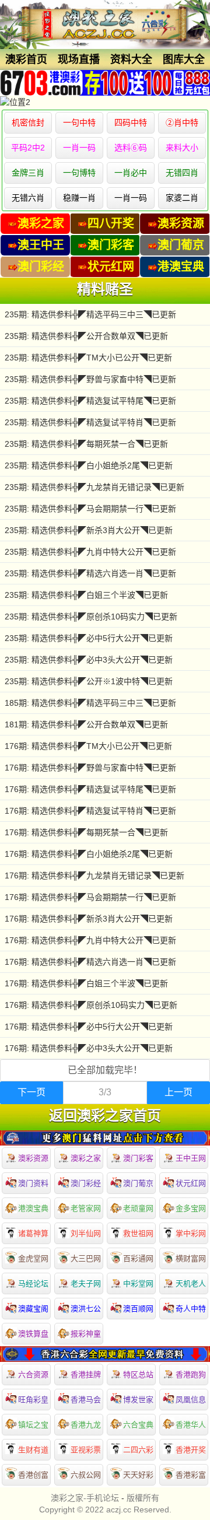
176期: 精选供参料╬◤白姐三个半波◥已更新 (86, 983)
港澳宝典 (33, 1208)
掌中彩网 (191, 1233)
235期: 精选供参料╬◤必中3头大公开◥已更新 (89, 659)
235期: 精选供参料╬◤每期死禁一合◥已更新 (86, 444)
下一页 (32, 1092)
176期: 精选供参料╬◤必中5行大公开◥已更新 (89, 1026)
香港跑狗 (191, 1374)
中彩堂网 (138, 1283)
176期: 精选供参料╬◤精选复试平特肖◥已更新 (90, 810)
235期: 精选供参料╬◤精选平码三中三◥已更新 (90, 314)
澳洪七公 (86, 1308)
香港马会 (86, 1399)
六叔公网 (86, 1474)
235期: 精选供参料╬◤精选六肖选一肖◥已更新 (90, 573)
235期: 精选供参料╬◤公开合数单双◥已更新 (86, 336)
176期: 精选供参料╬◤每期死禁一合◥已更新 (86, 832)
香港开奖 (191, 1449)
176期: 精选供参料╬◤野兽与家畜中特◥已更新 (90, 767)
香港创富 (33, 1474)
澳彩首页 (26, 59)
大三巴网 (86, 1258)
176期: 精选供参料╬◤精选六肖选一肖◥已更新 (90, 961)
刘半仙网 (86, 1233)
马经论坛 (33, 1283)
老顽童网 (138, 1208)
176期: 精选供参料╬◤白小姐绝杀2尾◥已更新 (89, 854)
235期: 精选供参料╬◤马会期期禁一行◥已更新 (90, 508)
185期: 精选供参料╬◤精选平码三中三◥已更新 (90, 703)
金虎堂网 (33, 1258)
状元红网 (191, 1183)
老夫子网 (86, 1283)
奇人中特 (191, 1308)
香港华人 (191, 1424)
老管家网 (86, 1208)
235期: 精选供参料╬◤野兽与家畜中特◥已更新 (90, 379)
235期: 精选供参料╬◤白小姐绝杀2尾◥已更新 (89, 465)
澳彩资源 (33, 1158)
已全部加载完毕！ (105, 1070)
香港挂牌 (86, 1374)
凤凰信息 (191, 1399)
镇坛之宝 (33, 1424)
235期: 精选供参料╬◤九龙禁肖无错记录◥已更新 (94, 487)
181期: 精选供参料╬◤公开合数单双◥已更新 (86, 724)
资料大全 (131, 59)
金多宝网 (191, 1208)
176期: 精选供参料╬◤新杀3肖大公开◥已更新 (89, 918)
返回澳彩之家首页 (105, 1115)
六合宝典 (138, 1424)
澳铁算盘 (33, 1333)
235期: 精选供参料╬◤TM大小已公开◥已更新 (88, 357)
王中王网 (191, 1158)
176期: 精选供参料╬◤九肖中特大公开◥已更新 (90, 940)
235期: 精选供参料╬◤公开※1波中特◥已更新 (89, 681)
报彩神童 (86, 1333)
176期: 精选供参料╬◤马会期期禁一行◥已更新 (90, 897)
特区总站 (138, 1374)
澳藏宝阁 (33, 1308)
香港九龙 (86, 1424)
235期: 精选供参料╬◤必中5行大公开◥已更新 (89, 638)
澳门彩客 (138, 1158)
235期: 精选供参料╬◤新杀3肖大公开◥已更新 (89, 530)
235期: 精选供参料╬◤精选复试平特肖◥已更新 (90, 422)
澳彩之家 (86, 1158)
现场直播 (79, 59)
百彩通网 (138, 1258)
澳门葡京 (138, 1183)
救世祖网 (138, 1233)
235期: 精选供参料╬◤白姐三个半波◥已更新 (86, 595)
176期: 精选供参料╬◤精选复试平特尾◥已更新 (90, 789)
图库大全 (184, 59)
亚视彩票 (86, 1449)
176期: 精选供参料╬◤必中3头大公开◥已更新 (89, 1048)
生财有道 (33, 1449)
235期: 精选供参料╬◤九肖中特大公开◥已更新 (90, 551)
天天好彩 (138, 1474)
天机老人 (191, 1283)
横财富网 (191, 1258)
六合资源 (33, 1374)
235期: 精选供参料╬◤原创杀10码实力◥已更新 (91, 616)
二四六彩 (138, 1449)
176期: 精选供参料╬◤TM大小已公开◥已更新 (88, 746)
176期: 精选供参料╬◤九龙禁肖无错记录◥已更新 (94, 875)
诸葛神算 (33, 1233)
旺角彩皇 (33, 1399)
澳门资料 (33, 1183)
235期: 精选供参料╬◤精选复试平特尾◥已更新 (90, 400)
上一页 (178, 1092)
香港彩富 (191, 1474)
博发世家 (138, 1399)
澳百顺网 (138, 1308)
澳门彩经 (86, 1183)
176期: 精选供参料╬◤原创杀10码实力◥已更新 (91, 1005)
